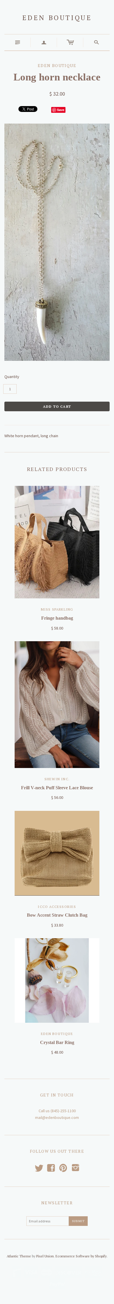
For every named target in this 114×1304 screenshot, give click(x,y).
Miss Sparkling (57, 609)
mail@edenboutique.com (57, 1117)
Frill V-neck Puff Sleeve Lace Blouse (57, 787)
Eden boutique (57, 17)
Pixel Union (45, 1256)
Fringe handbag (57, 618)
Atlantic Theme (19, 1256)
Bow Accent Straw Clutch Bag (57, 915)
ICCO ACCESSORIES (57, 906)
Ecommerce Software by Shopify (81, 1256)
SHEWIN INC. (57, 779)
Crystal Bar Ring (57, 1042)
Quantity (11, 376)
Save (60, 110)
